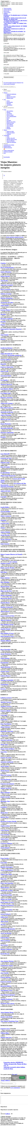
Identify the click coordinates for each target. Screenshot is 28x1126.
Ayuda (2, 1122)
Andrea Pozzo (5, 839)
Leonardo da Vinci (6, 458)
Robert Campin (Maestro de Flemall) (11, 554)
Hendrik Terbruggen (7, 867)
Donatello (3, 364)
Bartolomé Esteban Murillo (8, 821)
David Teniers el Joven (7, 902)
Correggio (3, 496)
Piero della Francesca (7, 407)
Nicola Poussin (5, 770)
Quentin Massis (5, 602)
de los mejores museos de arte (14, 237)
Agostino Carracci (6, 702)
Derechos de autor (11, 1124)
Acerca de (10, 1122)
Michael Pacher (5, 586)
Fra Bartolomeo (5, 472)
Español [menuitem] (10, 82)
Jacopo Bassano (5, 535)
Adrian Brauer (5, 887)
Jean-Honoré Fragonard (8, 995)
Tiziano (3, 527)
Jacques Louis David (7, 1017)
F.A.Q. (6, 1122)
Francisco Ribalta (6, 711)
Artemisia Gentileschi (7, 762)
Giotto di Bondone (6, 272)
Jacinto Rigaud (5, 847)
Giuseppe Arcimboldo (7, 680)
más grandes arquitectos (14, 355)
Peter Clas (4, 878)
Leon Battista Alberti (7, 389)
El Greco (3, 689)
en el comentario (15, 1087)
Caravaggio (4, 715)
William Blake (5, 1033)
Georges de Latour (6, 757)
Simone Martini (5, 276)
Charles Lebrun (5, 826)
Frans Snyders (5, 858)
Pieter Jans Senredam (7, 883)
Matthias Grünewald (7, 607)
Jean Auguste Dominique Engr (9, 1021)
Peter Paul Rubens (6, 724)
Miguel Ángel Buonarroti (8, 475)
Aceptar (22, 1077)
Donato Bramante (6, 424)
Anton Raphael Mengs (7, 1012)
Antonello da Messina (7, 412)
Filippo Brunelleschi (6, 353)
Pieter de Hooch (5, 940)
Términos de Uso (13, 1123)
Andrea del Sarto (6, 491)
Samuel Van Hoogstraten (8, 929)
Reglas (7, 1123)
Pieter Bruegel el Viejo (7, 636)
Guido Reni (4, 719)
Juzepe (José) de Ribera (7, 749)
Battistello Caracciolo (7, 731)
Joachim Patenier (6, 629)
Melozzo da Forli (5, 419)
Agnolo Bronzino (5, 667)
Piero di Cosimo (5, 467)
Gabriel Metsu (5, 937)
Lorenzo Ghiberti (6, 359)
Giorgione (3, 520)
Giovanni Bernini (6, 779)
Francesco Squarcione (7, 367)
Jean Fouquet (4, 334)
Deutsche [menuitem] (19, 82)
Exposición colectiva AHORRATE (13, 1062)
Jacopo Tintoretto (6, 539)
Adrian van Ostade (6, 899)
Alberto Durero (5, 611)
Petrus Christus (5, 578)
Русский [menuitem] (6, 82)
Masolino (3, 314)
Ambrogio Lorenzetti (7, 285)
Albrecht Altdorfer (6, 620)
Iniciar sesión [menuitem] (7, 84)
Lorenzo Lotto (5, 523)
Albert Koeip (4, 921)
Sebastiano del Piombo (7, 486)
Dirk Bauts (4, 572)
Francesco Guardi (6, 981)
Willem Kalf (4, 917)
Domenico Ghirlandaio (7, 432)
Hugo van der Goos (6, 591)
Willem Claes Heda (6, 874)
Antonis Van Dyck (6, 788)
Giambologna (4, 684)
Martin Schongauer (6, 595)
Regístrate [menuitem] (12, 84)
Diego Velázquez (5, 792)
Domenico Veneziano (7, 397)
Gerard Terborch (6, 914)
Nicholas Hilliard (5, 640)
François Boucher (6, 977)
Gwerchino (4, 752)
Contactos (15, 1122)
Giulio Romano (5, 658)
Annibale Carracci (6, 706)
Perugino (3, 437)
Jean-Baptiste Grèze (6, 990)
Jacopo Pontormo (6, 654)
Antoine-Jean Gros (6, 1037)
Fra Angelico (4, 380)
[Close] (1, 1090)
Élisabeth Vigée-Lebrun (7, 1003)
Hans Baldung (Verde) (7, 624)
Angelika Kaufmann (6, 999)
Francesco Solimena (6, 843)
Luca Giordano (5, 834)
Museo (7, 90)
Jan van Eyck (4, 558)
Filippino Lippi (5, 462)
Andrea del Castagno (7, 403)
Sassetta (3, 324)
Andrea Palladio (5, 532)
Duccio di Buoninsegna (7, 267)
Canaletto (3, 970)
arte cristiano (13, 561)
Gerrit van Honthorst (7, 870)
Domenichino (4, 735)
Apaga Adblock (5, 1080)
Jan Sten (3, 924)
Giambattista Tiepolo (7, 965)
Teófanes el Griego (6, 293)
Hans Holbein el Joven (7, 633)
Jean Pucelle (4, 280)
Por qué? (14, 1074)
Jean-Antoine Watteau (7, 961)
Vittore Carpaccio (6, 516)
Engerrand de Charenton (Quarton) (11, 329)
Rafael (2, 482)
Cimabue (3, 263)
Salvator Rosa (5, 817)
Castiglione (4, 807)
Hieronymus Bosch (6, 598)
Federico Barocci (5, 675)
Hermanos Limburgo (7, 318)
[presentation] (15, 176)
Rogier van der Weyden (7, 567)
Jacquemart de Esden (7, 302)
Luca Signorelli (5, 454)
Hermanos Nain (5, 801)
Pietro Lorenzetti (5, 289)
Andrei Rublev (5, 305)
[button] (7, 8)
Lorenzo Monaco (5, 310)
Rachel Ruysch (5, 953)
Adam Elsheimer (5, 727)
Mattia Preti (4, 812)
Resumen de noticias (8, 77)
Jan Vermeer (4, 945)
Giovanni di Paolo (6, 375)
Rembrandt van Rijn (7, 890)
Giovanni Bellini (5, 511)
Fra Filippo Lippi (6, 393)
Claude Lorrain (5, 797)
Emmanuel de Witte (6, 909)
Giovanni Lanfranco (6, 740)
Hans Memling (5, 582)
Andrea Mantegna (6, 415)
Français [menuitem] (14, 82)
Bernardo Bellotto (6, 986)
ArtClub (9, 107)
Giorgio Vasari (5, 671)
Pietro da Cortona (6, 775)
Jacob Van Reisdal (6, 933)
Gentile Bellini (5, 507)
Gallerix (7, 1113)
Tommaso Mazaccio (6, 384)
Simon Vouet (4, 744)
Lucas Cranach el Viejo (7, 616)
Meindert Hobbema (6, 949)
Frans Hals (4, 862)
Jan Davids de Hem (6, 895)
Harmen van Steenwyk (7, 905)
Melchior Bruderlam (7, 298)
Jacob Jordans (5, 766)
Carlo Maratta (5, 830)
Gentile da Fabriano (6, 348)
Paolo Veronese (5, 544)
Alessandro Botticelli (7, 428)
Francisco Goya (5, 1028)
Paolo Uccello (4, 371)
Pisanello (3, 321)
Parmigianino (4, 662)
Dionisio (3, 339)
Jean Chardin (5, 973)
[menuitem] (22, 82)
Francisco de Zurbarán (7, 783)
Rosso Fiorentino (5, 649)
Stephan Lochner (6, 563)
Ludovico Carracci (6, 697)
